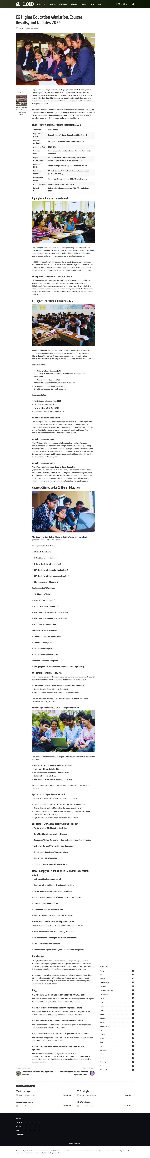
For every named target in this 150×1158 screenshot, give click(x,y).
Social (101, 1054)
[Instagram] (124, 4)
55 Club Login (83, 1091)
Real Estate (103, 1050)
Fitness (102, 1006)
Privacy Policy (20, 1134)
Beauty (102, 971)
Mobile (102, 1038)
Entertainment (104, 994)
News (101, 1042)
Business (102, 979)
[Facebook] (117, 4)
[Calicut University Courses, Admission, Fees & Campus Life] (21, 100)
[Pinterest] (121, 4)
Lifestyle (102, 1034)
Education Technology (106, 991)
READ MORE (67, 1095)
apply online (36, 292)
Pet (101, 1046)
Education (103, 987)
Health (102, 1022)
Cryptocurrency (104, 983)
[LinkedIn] (126, 4)
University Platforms (106, 1070)
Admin (21, 28)
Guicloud (102, 1018)
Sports (102, 1058)
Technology (103, 1062)
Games (102, 1014)
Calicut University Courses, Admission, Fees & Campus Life (21, 111)
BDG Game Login (23, 1091)
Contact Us (19, 1122)
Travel (101, 1066)
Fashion (102, 998)
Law (101, 1030)
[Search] (133, 4)
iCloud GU (18, 1130)
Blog (101, 975)
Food (101, 1010)
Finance (102, 1002)
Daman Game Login (24, 1101)
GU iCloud (25, 4)
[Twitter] (119, 4)
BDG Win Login (83, 1101)
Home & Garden (104, 1026)
